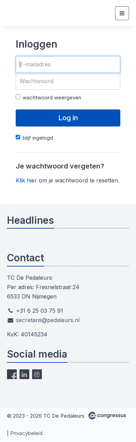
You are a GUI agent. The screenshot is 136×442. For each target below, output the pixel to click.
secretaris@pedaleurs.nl (48, 320)
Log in (68, 118)
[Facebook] (12, 374)
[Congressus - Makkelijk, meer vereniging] (107, 415)
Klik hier (26, 180)
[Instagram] (37, 374)
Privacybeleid (26, 433)
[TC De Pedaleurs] (15, 13)
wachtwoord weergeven (52, 97)
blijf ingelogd (38, 137)
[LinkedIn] (24, 374)
